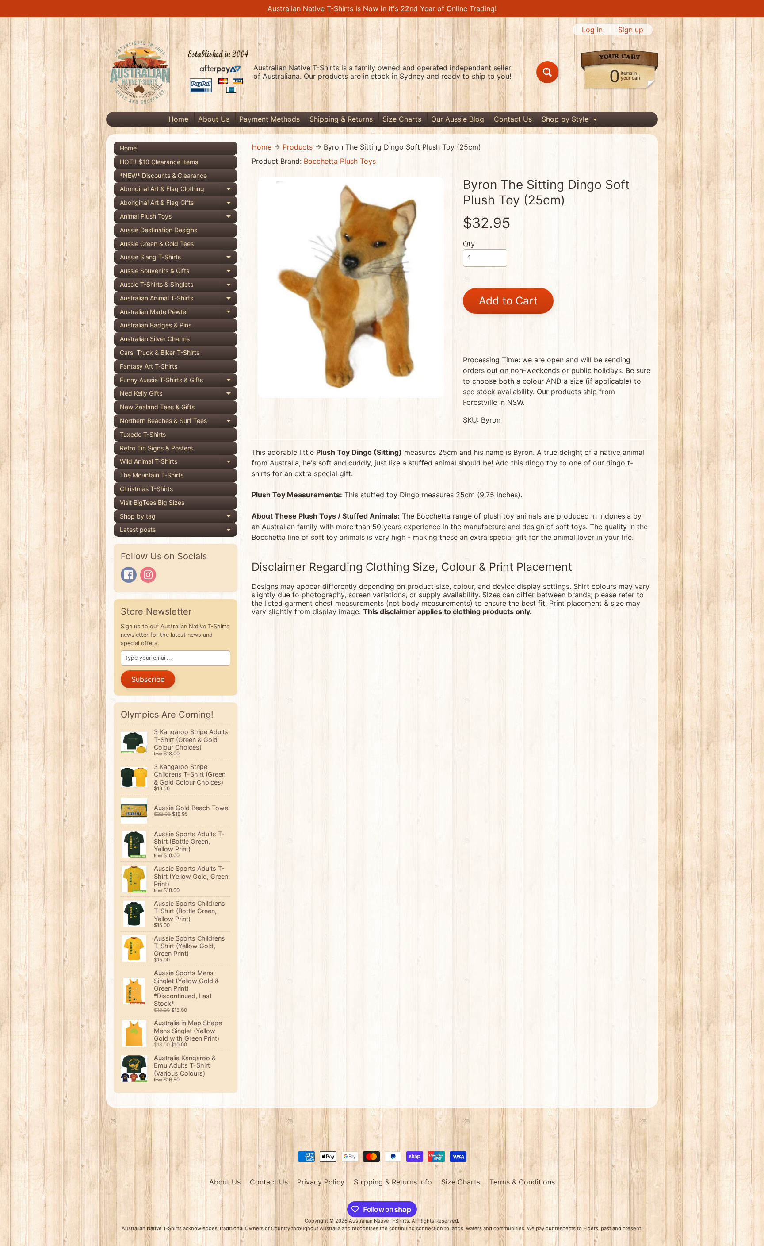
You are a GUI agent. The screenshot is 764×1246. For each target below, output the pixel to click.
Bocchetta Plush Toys (340, 161)
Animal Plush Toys (178, 217)
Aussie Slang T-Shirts (178, 258)
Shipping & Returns (341, 119)
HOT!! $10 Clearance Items (159, 161)
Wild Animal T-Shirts (178, 463)
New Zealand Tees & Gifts (157, 407)
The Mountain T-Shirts (151, 475)
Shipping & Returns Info (393, 1181)
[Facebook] (129, 575)
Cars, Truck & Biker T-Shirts (159, 352)
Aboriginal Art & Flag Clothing (178, 190)
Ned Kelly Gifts (178, 394)
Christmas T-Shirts (146, 488)
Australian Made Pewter (178, 313)
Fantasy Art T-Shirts (148, 366)
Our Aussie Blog (457, 119)
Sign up (630, 29)
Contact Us (513, 119)
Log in (592, 29)
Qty (469, 243)
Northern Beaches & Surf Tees (178, 422)
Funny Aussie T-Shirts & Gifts (178, 381)
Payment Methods (269, 119)
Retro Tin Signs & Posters (156, 448)
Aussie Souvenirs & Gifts (178, 272)
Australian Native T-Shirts (379, 1221)
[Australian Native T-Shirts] (179, 72)
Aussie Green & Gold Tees (157, 243)
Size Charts (401, 119)
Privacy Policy (320, 1181)
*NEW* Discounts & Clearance (163, 175)
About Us (213, 119)
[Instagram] (148, 575)
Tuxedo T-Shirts (143, 434)
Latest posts (178, 531)
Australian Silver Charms (155, 338)
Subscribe (147, 679)
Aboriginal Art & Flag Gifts (178, 204)
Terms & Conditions (522, 1181)
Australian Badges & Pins (155, 325)
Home (178, 119)
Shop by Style (571, 121)
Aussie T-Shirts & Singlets (178, 286)
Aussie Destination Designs (158, 230)
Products (298, 146)
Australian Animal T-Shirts (178, 299)
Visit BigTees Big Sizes (152, 502)
